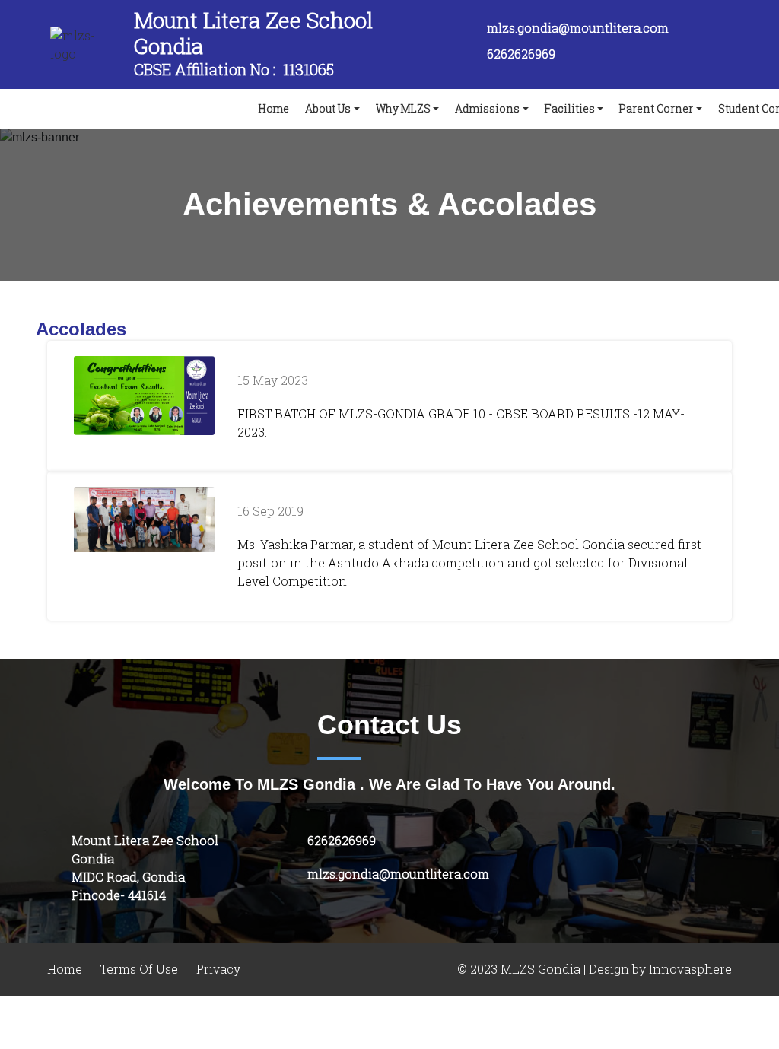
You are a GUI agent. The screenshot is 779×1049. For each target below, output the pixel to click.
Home (277, 108)
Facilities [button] (570, 108)
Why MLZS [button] (403, 108)
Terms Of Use (139, 969)
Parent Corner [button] (656, 108)
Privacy (218, 969)
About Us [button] (328, 108)
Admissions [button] (487, 108)
